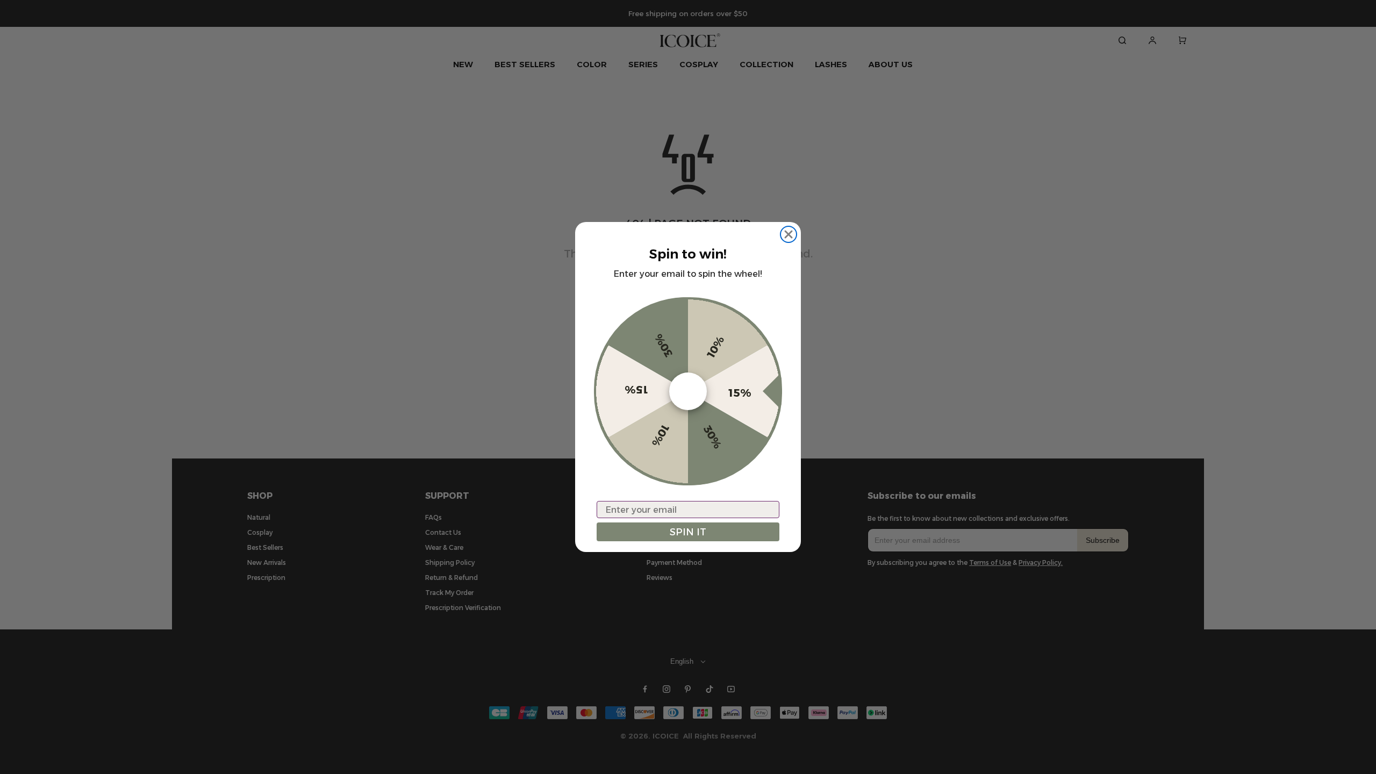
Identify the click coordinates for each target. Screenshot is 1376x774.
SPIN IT (688, 532)
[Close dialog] (788, 234)
